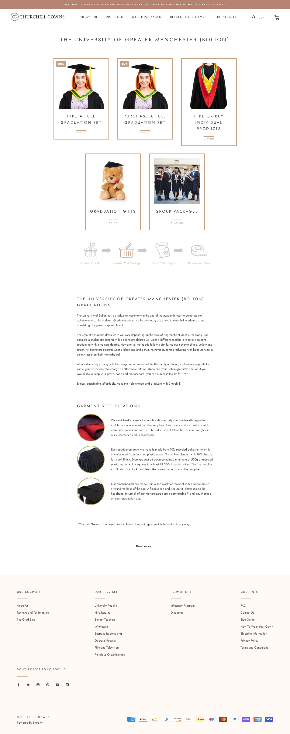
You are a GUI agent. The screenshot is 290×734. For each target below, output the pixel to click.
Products (114, 17)
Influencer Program (183, 605)
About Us (22, 605)
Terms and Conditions (254, 647)
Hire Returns (102, 612)
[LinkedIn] (67, 684)
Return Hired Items (187, 17)
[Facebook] (18, 684)
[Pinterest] (47, 684)
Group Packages (146, 17)
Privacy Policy (249, 640)
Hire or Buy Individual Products (209, 122)
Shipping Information (254, 633)
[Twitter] (28, 684)
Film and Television (107, 647)
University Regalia (106, 605)
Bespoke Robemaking (108, 633)
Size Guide (248, 619)
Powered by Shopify (29, 722)
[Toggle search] (253, 18)
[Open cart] (276, 18)
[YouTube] (57, 684)
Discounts (177, 612)
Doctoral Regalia (105, 640)
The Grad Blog (26, 619)
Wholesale (101, 626)
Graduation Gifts (113, 211)
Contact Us (247, 612)
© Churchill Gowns (33, 717)
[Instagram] (38, 684)
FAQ (243, 605)
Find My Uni (87, 17)
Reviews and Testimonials (33, 612)
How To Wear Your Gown (257, 626)
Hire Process (225, 17)
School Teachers (105, 619)
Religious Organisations (110, 654)
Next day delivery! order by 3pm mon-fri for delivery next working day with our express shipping (145, 4)
